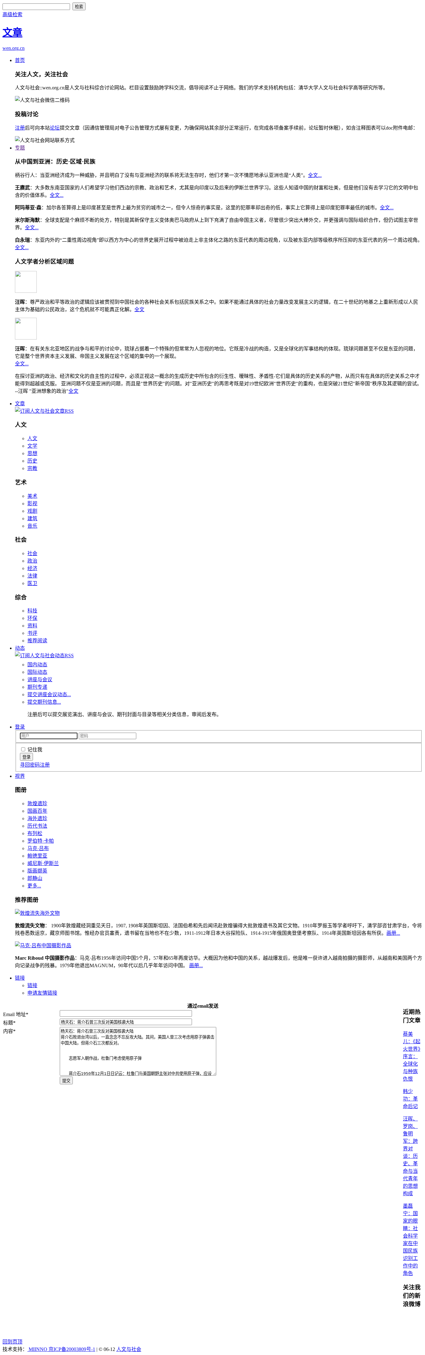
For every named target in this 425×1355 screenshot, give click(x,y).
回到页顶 (12, 1341)
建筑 (32, 518)
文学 (32, 446)
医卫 (32, 583)
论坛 (55, 128)
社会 (32, 553)
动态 (20, 648)
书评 (32, 633)
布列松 (34, 833)
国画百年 (37, 811)
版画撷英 (37, 870)
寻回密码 (30, 765)
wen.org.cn (13, 48)
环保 (32, 618)
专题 (20, 147)
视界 (20, 776)
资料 (32, 625)
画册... (393, 933)
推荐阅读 (37, 640)
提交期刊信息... (44, 702)
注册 (20, 128)
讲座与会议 (39, 679)
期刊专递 (37, 687)
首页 (20, 60)
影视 (32, 503)
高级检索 (12, 14)
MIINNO (38, 1349)
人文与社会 (128, 1349)
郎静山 (34, 878)
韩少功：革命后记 (410, 1099)
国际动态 (37, 672)
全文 (139, 309)
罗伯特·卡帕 (40, 841)
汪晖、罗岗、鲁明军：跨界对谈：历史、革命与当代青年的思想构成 (410, 1156)
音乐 (32, 526)
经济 (32, 568)
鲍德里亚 (37, 855)
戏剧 (32, 511)
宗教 (32, 468)
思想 (32, 453)
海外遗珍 (37, 818)
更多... (34, 885)
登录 (20, 727)
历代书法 (37, 826)
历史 (32, 461)
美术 (32, 496)
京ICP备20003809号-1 (72, 1349)
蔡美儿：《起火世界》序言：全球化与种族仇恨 (411, 1056)
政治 (32, 560)
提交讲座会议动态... (49, 694)
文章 (20, 403)
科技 (32, 610)
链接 (20, 978)
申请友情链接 (42, 993)
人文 (32, 438)
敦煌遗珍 (37, 803)
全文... (315, 175)
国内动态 (37, 664)
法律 (32, 575)
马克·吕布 (38, 848)
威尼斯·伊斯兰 (43, 863)
